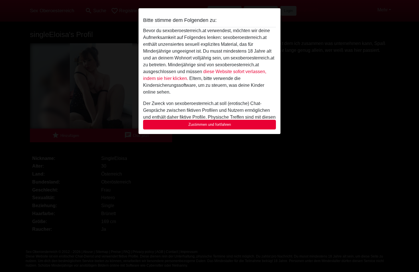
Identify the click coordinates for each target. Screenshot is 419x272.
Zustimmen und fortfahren (209, 124)
